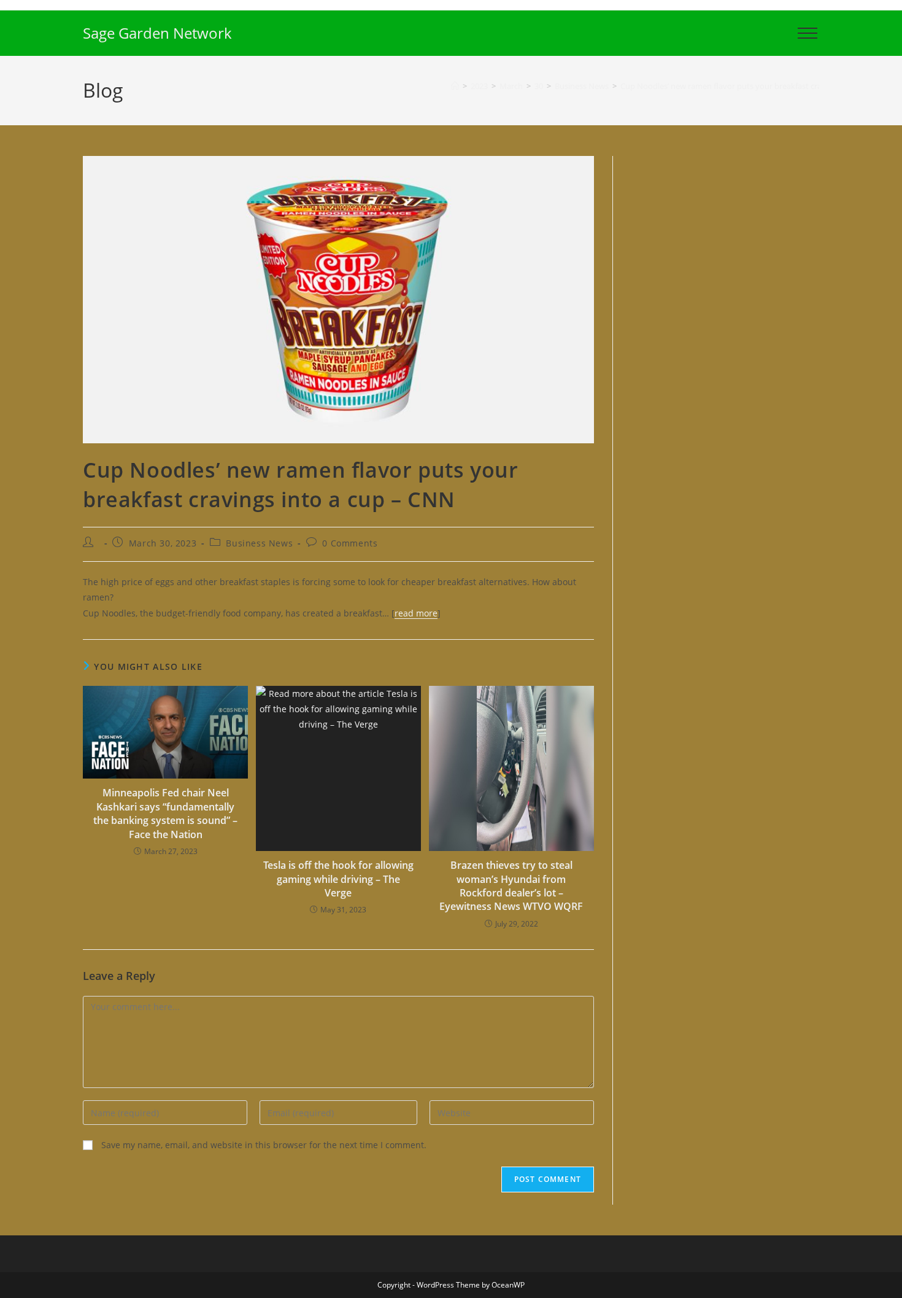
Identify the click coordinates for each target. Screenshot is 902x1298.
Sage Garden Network (157, 33)
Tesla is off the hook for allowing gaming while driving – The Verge (338, 879)
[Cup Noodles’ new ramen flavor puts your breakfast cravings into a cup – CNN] (338, 299)
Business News (259, 543)
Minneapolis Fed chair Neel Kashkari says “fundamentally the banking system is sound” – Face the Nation (165, 813)
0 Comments (349, 543)
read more (416, 613)
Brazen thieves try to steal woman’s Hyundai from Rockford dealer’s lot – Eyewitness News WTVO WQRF (511, 885)
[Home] (455, 85)
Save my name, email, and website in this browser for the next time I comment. (263, 1145)
